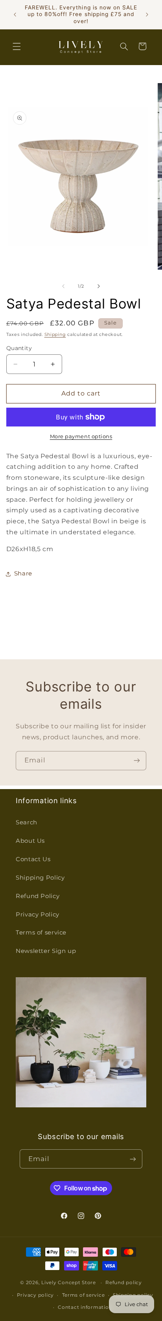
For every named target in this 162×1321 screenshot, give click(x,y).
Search (26, 822)
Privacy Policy (37, 914)
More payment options (81, 436)
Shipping (55, 334)
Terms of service (41, 932)
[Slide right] (98, 286)
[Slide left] (63, 286)
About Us (30, 840)
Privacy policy (35, 1295)
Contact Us (33, 859)
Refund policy (123, 1282)
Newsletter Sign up (46, 950)
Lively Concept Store (68, 1282)
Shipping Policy (40, 877)
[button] (16, 46)
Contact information (85, 1307)
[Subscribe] (137, 760)
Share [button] (23, 573)
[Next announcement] (147, 14)
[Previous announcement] (15, 14)
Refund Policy (37, 896)
